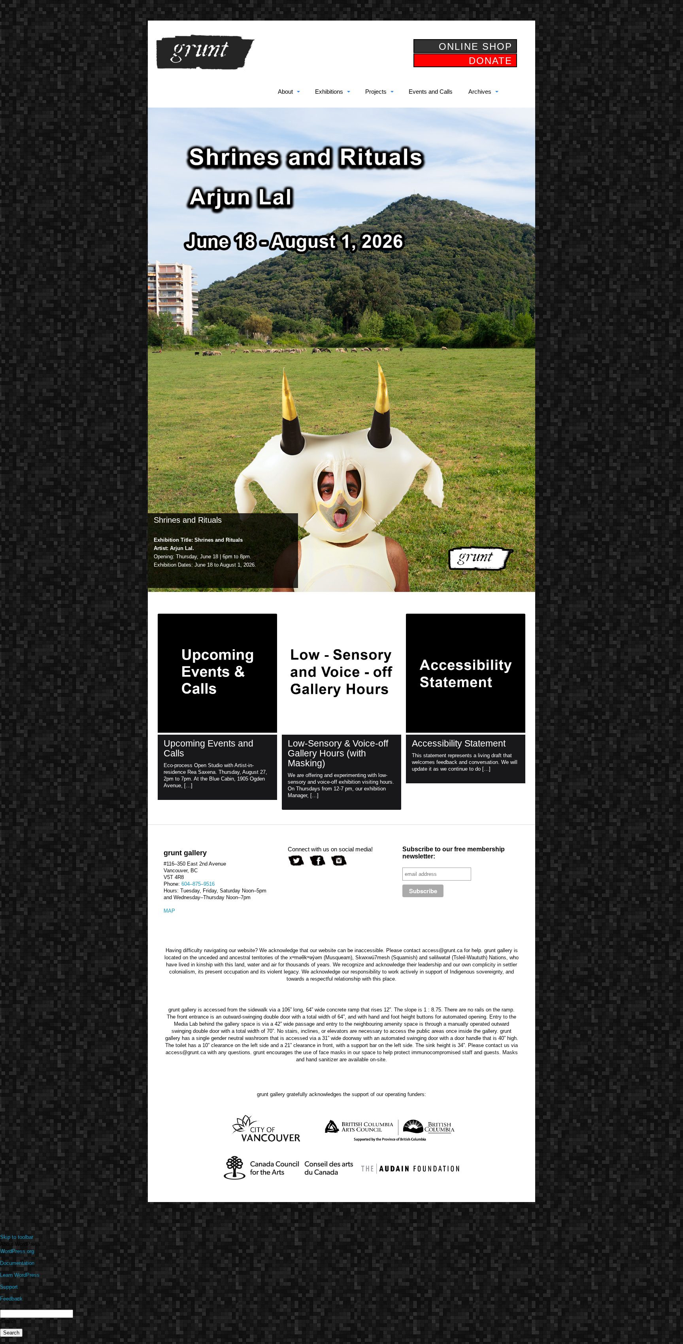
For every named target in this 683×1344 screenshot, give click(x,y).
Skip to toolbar (16, 1237)
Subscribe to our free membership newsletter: (453, 853)
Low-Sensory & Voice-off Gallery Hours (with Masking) (338, 753)
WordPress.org (17, 1251)
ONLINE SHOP (475, 46)
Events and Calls (431, 91)
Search (8, 1321)
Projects (376, 91)
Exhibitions (329, 91)
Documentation (17, 1263)
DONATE (490, 60)
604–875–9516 (198, 884)
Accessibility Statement (459, 744)
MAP (169, 911)
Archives (479, 91)
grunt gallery (205, 52)
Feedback (11, 1299)
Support (9, 1287)
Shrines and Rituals (188, 520)
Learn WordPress (20, 1275)
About (285, 91)
